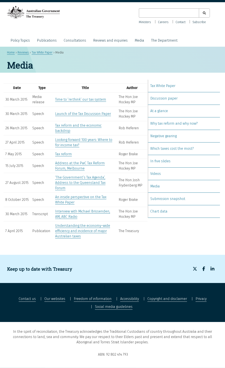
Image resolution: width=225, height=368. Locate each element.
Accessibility (129, 299)
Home (11, 52)
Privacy (201, 299)
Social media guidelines (113, 307)
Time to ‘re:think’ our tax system (80, 99)
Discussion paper (164, 98)
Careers (163, 22)
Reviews (23, 52)
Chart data (158, 211)
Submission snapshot (167, 199)
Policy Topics (20, 40)
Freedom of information (93, 299)
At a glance (159, 111)
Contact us (27, 299)
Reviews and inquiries (110, 40)
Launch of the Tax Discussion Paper (83, 114)
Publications (47, 40)
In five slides (160, 161)
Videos (155, 174)
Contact (180, 22)
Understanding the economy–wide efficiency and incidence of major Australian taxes (82, 231)
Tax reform (63, 154)
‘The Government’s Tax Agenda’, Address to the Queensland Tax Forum (80, 182)
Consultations (75, 40)
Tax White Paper (42, 52)
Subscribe (199, 22)
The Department (164, 40)
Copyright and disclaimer (167, 299)
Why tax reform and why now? (174, 123)
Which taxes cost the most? (172, 148)
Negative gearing (163, 136)
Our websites (54, 299)
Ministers (145, 22)
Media (139, 40)
